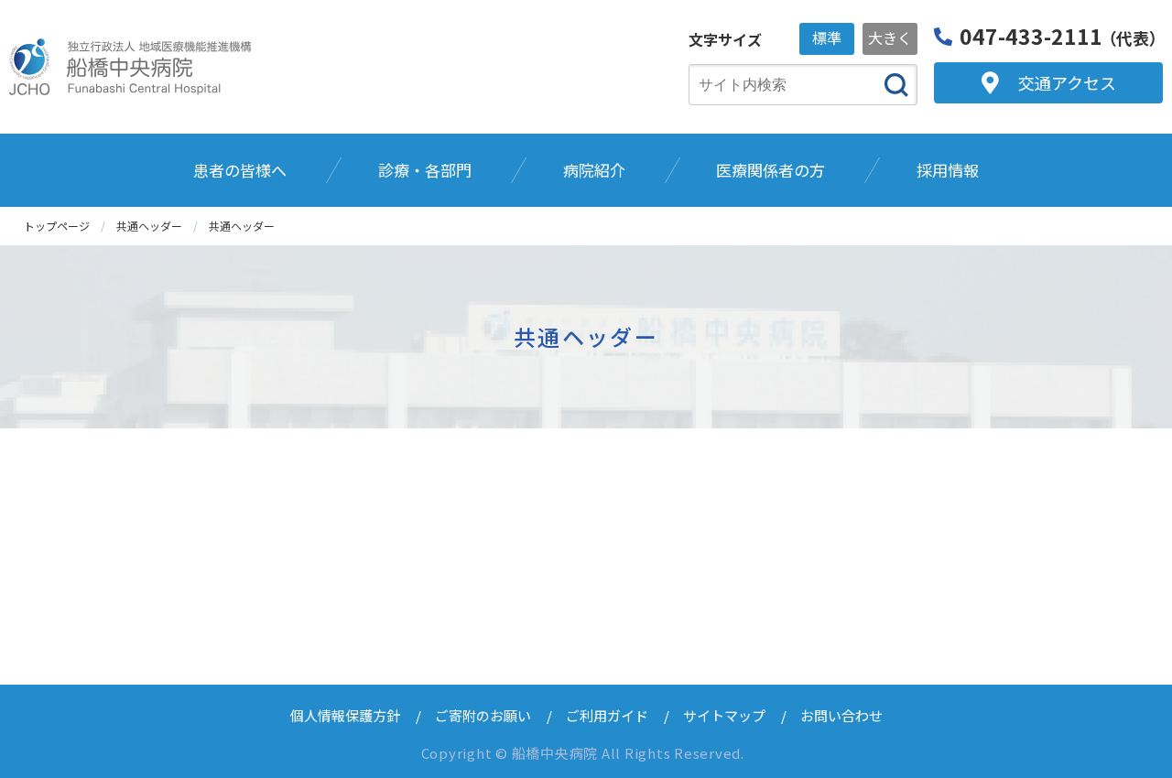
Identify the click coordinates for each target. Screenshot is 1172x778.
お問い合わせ (841, 715)
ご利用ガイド (607, 715)
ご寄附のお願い (483, 715)
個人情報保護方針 (345, 715)
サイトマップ (724, 715)
